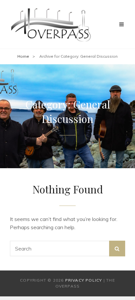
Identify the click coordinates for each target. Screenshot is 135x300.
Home (23, 56)
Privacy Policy (83, 280)
